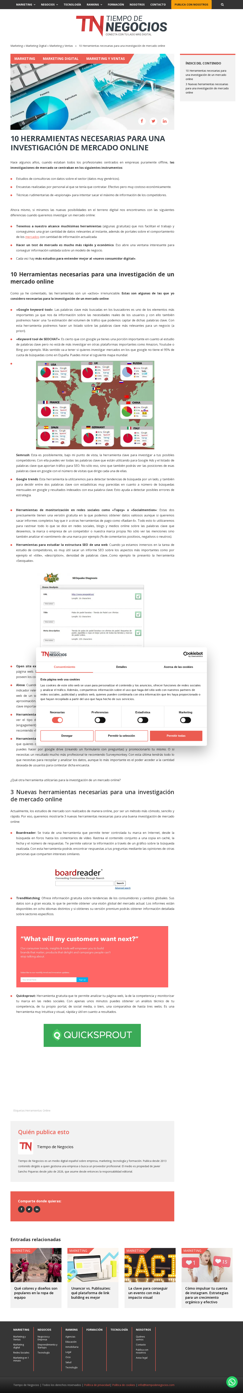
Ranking (93, 4)
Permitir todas (176, 735)
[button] (232, 1382)
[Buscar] (222, 4)
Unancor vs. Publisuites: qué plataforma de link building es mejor (90, 1293)
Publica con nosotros (191, 4)
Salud (68, 1362)
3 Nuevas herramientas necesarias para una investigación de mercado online (207, 88)
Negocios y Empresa (44, 1338)
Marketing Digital (36, 46)
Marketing (24, 4)
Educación (71, 1341)
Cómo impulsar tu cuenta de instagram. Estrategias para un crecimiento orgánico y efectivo (206, 1295)
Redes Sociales (21, 1352)
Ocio (68, 1357)
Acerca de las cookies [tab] (178, 667)
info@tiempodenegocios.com (156, 1385)
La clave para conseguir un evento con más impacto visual (148, 1293)
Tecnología (72, 4)
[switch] (100, 720)
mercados (32, 237)
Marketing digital (18, 1346)
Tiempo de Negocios (55, 1146)
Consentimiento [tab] (64, 667)
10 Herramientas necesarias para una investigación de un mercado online (206, 75)
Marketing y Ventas (61, 46)
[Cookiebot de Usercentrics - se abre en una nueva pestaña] (186, 654)
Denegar (67, 735)
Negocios (48, 4)
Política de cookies (123, 1385)
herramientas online (37, 1110)
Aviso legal (142, 1357)
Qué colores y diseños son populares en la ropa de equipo (35, 1293)
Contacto (158, 4)
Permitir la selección (121, 735)
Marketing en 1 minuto (21, 1359)
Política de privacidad (97, 1385)
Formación (116, 4)
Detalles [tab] (121, 667)
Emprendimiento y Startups (47, 1346)
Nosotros (137, 4)
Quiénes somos (140, 1338)
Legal (68, 1352)
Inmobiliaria (71, 1347)
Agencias (70, 1336)
